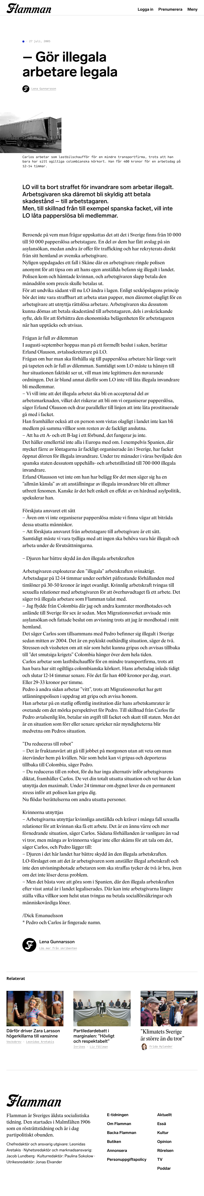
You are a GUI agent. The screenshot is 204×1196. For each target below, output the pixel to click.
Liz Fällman (99, 1047)
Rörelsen (165, 1150)
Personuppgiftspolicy (126, 1159)
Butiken (114, 1141)
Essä (161, 1124)
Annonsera (117, 1150)
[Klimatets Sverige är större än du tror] (169, 1008)
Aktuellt (164, 1115)
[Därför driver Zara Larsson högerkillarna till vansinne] (34, 1008)
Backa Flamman (121, 1133)
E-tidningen (117, 1115)
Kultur (162, 1133)
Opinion (164, 1141)
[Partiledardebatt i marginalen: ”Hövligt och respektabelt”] (101, 1008)
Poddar (164, 1168)
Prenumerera (170, 9)
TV (159, 1159)
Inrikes (79, 1047)
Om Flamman (119, 1124)
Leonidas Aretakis (40, 1042)
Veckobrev (13, 1042)
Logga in (145, 9)
